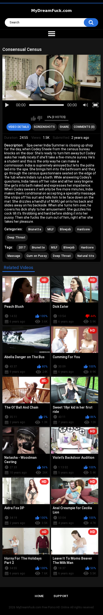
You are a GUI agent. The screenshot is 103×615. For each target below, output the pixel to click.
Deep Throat (16, 237)
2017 (22, 247)
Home (39, 596)
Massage (13, 256)
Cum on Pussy (37, 256)
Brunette (34, 229)
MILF (50, 229)
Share (64, 127)
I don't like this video (39, 118)
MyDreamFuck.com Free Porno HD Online (42, 607)
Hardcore (83, 229)
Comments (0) (84, 127)
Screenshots (44, 127)
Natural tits (85, 256)
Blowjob (65, 229)
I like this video (33, 118)
